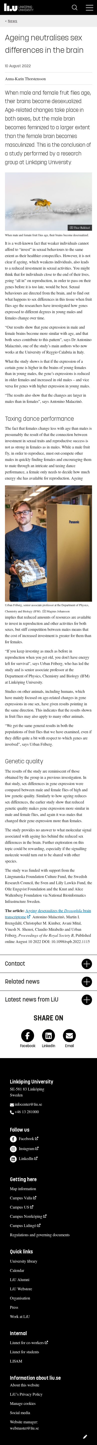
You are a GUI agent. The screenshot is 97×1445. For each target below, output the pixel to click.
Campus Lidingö (23, 1225)
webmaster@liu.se (24, 1428)
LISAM (16, 1361)
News (12, 21)
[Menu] (89, 7)
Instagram (26, 1148)
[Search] (74, 7)
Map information (23, 1188)
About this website (24, 1384)
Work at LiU (20, 1316)
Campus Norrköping (26, 1216)
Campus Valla (21, 1197)
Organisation (20, 1297)
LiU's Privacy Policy (26, 1394)
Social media (20, 1412)
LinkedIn (26, 1158)
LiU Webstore (21, 1288)
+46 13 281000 (27, 1111)
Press (14, 1307)
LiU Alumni (19, 1279)
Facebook (26, 1138)
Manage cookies (23, 1403)
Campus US (19, 1207)
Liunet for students (24, 1351)
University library (23, 1261)
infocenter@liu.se (28, 1104)
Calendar (17, 1270)
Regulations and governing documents (40, 1234)
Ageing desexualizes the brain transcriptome (48, 913)
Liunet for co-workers (27, 1342)
